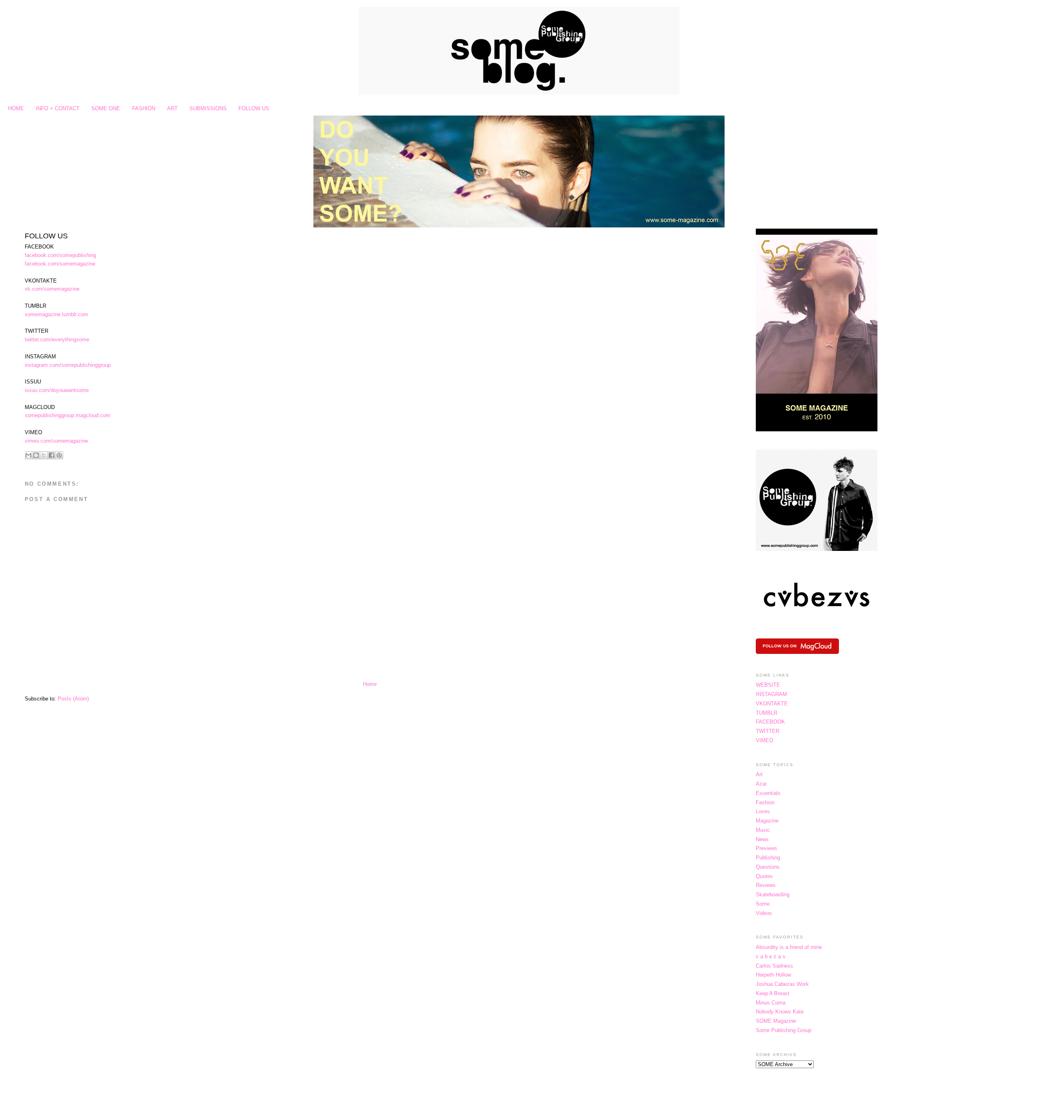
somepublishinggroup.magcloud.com (67, 415)
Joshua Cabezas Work (782, 984)
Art (759, 774)
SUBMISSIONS (208, 108)
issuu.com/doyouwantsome (57, 390)
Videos (764, 913)
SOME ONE (105, 108)
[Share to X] (44, 455)
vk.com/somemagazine (52, 289)
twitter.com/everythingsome (57, 339)
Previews (766, 848)
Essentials (768, 793)
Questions (768, 867)
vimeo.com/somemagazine (56, 441)
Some (763, 904)
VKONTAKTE (772, 703)
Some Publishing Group (783, 1030)
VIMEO (764, 740)
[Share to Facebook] (51, 455)
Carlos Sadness (774, 966)
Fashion (765, 802)
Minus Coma (770, 1003)
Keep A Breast (772, 993)
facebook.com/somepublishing (60, 255)
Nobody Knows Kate (780, 1012)
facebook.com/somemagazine (60, 264)
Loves (763, 811)
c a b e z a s (770, 956)
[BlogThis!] (36, 455)
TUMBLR (766, 713)
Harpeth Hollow (773, 975)
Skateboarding (772, 894)
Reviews (766, 885)
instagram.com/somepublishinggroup (68, 365)
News (762, 839)
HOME (16, 108)
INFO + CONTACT (57, 108)
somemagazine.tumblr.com (56, 314)
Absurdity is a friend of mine (789, 947)
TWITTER (767, 731)
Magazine (767, 821)
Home (370, 684)
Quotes (764, 876)
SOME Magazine (776, 1021)
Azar (761, 784)
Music (763, 830)
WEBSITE (768, 685)
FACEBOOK (770, 722)
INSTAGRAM (771, 694)
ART (172, 108)
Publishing (768, 858)
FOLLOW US (253, 108)
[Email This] (28, 455)
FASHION (143, 108)
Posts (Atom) (73, 699)
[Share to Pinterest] (59, 455)
